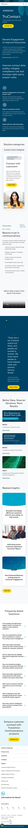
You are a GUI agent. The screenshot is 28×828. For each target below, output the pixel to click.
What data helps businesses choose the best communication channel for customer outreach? (12, 646)
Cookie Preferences (4, 818)
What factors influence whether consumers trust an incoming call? (12, 685)
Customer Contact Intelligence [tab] (14, 150)
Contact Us (8, 26)
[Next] (24, 353)
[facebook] (8, 809)
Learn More (11, 185)
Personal (7, 1)
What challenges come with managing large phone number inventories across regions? (12, 695)
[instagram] (19, 809)
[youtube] (25, 809)
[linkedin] (2, 809)
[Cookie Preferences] (2, 825)
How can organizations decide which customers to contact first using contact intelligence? (12, 637)
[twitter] (13, 809)
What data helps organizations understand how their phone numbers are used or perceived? (12, 676)
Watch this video (6, 57)
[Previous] (4, 353)
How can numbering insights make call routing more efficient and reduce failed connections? (12, 666)
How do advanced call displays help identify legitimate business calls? (13, 656)
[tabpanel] (14, 181)
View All (6, 591)
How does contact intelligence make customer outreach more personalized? (12, 705)
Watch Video (13, 387)
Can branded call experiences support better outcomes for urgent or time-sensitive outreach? (11, 626)
